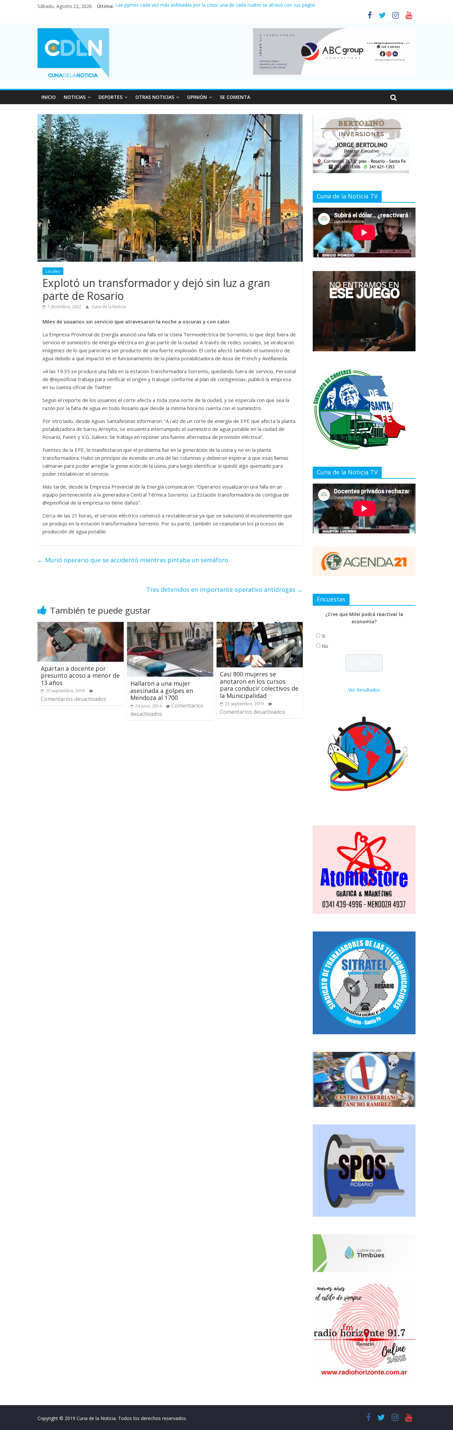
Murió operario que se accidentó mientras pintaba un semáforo (132, 560)
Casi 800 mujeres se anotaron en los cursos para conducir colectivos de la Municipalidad (259, 685)
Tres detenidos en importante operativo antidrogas (224, 589)
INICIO (48, 97)
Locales (53, 271)
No (325, 646)
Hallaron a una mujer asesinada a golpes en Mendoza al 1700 (161, 690)
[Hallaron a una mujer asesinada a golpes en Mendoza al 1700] (170, 626)
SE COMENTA (235, 97)
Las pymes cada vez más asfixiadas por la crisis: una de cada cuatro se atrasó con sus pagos (215, 6)
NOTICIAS (75, 97)
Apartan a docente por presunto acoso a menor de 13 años (80, 675)
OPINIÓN (197, 97)
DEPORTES (110, 97)
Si (323, 636)
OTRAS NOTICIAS (154, 97)
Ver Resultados (364, 690)
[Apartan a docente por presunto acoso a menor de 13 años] (80, 626)
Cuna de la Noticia (109, 306)
